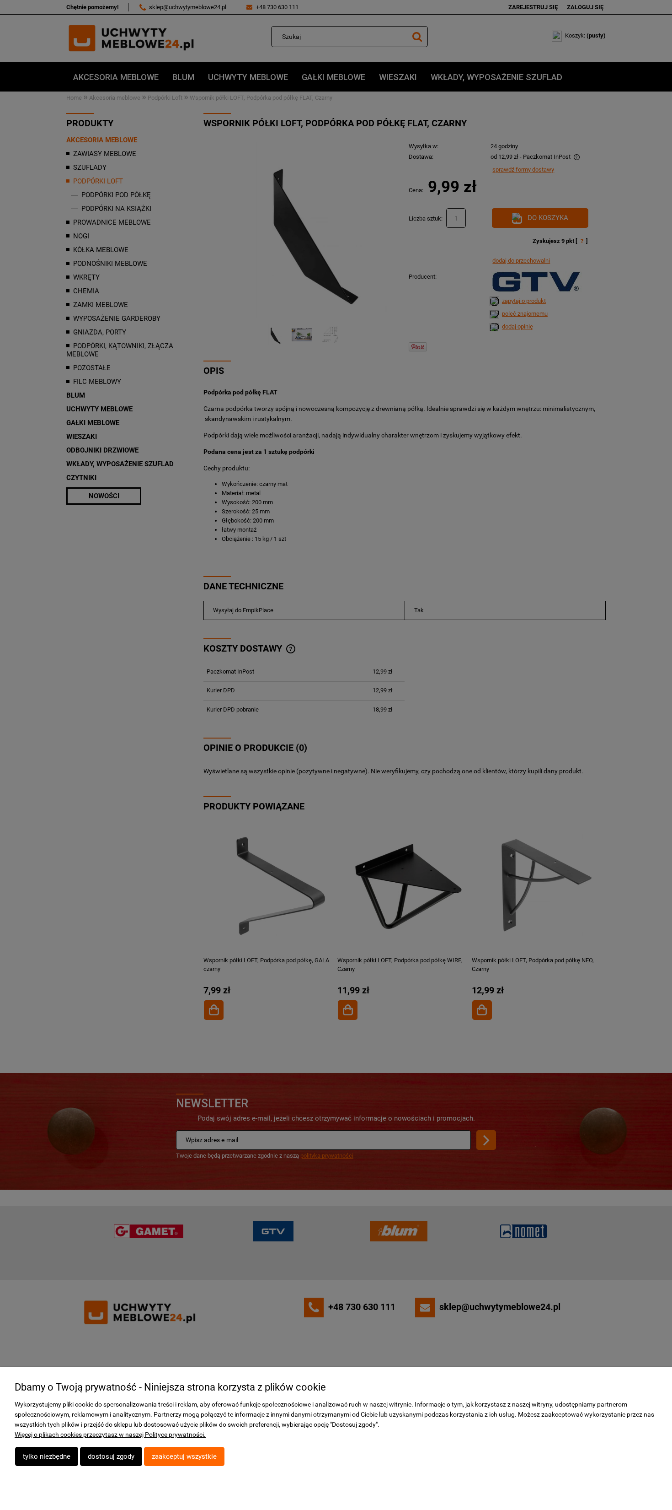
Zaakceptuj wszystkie (184, 1456)
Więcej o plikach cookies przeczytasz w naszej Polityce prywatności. (110, 1434)
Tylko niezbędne (46, 1456)
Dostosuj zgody (111, 1456)
